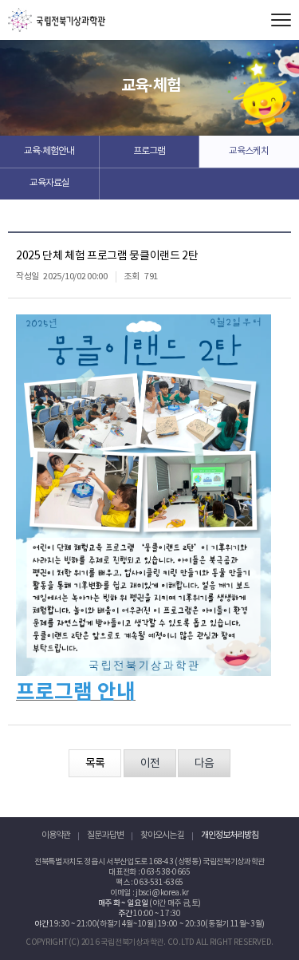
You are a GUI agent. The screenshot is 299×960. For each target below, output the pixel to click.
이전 (149, 763)
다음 (204, 763)
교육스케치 (249, 151)
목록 (94, 763)
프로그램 (149, 151)
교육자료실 (49, 183)
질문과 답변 (105, 835)
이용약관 (55, 835)
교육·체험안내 (49, 151)
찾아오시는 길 (162, 835)
